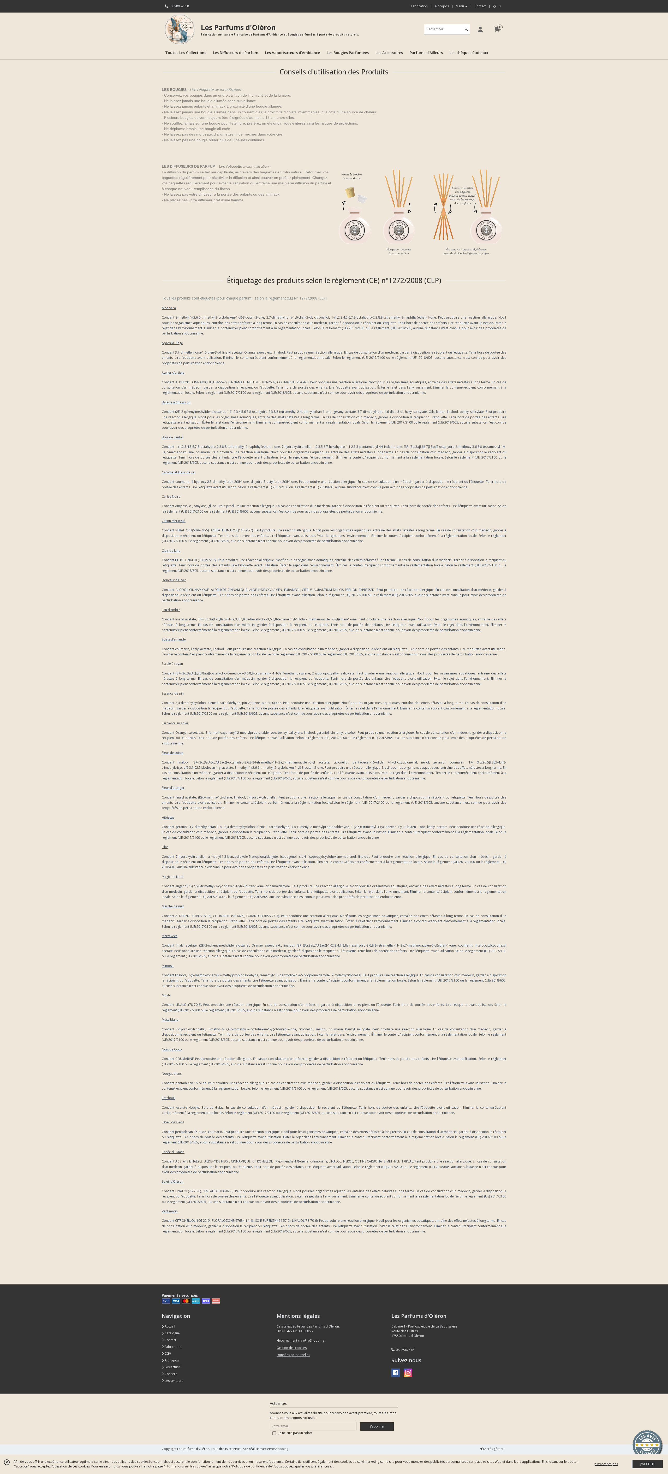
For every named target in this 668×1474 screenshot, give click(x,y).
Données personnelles (293, 1355)
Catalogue (172, 1333)
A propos (171, 1360)
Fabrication (172, 1346)
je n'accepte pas (606, 1464)
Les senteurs (173, 1380)
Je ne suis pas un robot (295, 1433)
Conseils (170, 1374)
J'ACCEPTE (647, 1464)
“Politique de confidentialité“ (252, 1466)
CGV (167, 1353)
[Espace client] (480, 29)
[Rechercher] (466, 29)
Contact (480, 6)
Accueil (169, 1326)
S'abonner (377, 1426)
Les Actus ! (172, 1367)
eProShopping (277, 1449)
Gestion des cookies (292, 1348)
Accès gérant (493, 1449)
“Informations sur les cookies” (185, 1466)
